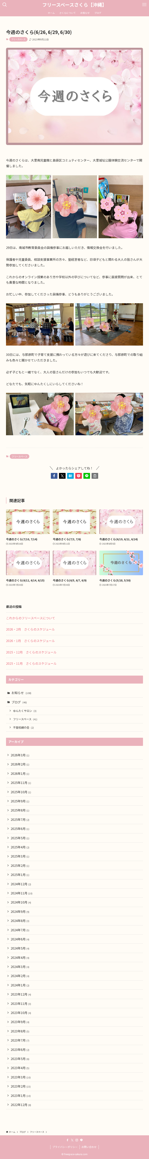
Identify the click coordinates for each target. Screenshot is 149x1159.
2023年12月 (21, 994)
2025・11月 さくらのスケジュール (31, 663)
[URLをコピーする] (95, 476)
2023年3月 (21, 1077)
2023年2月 (21, 1086)
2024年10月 (21, 902)
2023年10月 (21, 1012)
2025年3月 (20, 856)
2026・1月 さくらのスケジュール (30, 640)
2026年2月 (20, 764)
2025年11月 (21, 782)
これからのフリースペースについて (30, 618)
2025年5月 (20, 838)
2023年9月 (20, 1021)
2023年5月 (20, 1058)
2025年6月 (20, 828)
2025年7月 (20, 819)
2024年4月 (20, 957)
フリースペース (18, 39)
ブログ (19, 702)
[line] (81, 1140)
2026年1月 (20, 773)
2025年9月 (20, 801)
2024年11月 (21, 893)
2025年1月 (20, 874)
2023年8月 (20, 1031)
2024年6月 (20, 939)
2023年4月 (20, 1067)
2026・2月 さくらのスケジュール (30, 629)
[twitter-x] (72, 1140)
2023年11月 (21, 1003)
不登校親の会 (23, 727)
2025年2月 (20, 865)
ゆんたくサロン (24, 711)
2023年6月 (20, 1049)
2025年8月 (20, 810)
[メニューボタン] (144, 4)
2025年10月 (21, 792)
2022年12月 (21, 1104)
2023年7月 (20, 1040)
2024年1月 (20, 985)
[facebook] (67, 1140)
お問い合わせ (89, 1147)
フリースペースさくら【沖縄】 (74, 4)
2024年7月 (20, 930)
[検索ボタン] (4, 4)
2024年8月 (20, 920)
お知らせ (21, 692)
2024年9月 (20, 911)
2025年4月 (20, 847)
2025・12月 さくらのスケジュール (31, 652)
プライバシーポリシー (65, 1147)
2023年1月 (21, 1095)
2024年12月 (21, 884)
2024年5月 (20, 948)
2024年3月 (20, 966)
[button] (54, 476)
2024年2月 (20, 975)
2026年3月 (20, 755)
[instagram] (77, 1140)
